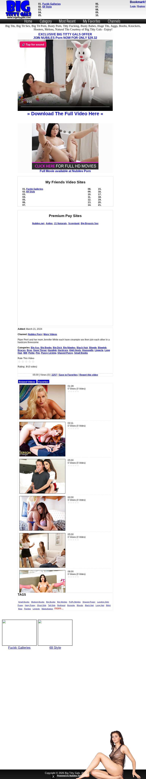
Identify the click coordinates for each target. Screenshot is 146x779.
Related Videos (27, 382)
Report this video (88, 375)
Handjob (52, 350)
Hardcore (63, 350)
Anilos (49, 223)
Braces (22, 350)
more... (58, 608)
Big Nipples (69, 347)
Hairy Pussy (30, 605)
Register (141, 6)
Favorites (43, 382)
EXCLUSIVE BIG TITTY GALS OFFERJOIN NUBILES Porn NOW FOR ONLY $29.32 (65, 36)
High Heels (75, 350)
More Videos (50, 334)
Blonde (93, 347)
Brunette (71, 605)
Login (133, 6)
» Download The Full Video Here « (65, 113)
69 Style (47, 6)
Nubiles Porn (35, 334)
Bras (29, 350)
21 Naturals (60, 223)
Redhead (61, 605)
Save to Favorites (68, 375)
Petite (31, 353)
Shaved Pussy (65, 353)
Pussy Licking (48, 353)
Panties (27, 609)
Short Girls (41, 605)
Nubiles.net (38, 223)
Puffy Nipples (75, 602)
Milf (25, 353)
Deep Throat (40, 350)
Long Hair (100, 605)
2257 (54, 375)
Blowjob (102, 347)
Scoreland (73, 223)
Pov (38, 353)
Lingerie (99, 350)
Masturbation (47, 609)
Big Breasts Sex (89, 223)
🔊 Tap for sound (33, 44)
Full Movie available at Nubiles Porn (65, 171)
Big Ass (35, 347)
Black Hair (82, 347)
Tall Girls (51, 605)
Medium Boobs (37, 602)
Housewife (88, 350)
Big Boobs (46, 347)
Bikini (108, 605)
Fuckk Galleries (51, 3)
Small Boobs (81, 353)
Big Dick (57, 347)
